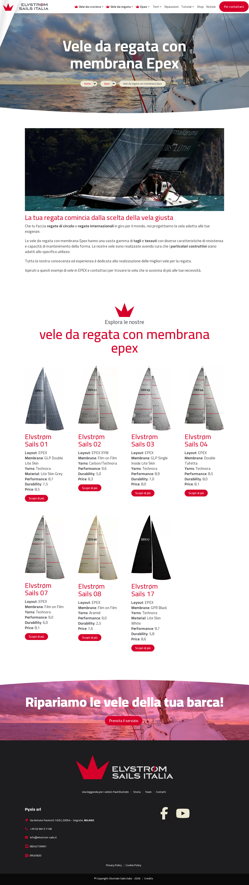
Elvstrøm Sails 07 (38, 589)
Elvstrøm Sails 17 (144, 590)
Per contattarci (234, 7)
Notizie (211, 7)
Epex (143, 7)
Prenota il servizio (123, 720)
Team (148, 791)
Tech (156, 7)
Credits (148, 878)
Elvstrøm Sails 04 (198, 440)
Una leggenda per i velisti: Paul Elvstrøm (105, 791)
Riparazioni (171, 7)
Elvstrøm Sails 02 (91, 440)
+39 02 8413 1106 (41, 828)
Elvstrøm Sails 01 (38, 440)
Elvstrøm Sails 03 (144, 440)
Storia (136, 791)
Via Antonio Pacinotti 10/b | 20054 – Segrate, (62, 820)
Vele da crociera (90, 7)
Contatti (161, 791)
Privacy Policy (114, 865)
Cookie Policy (133, 865)
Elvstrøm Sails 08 (91, 590)
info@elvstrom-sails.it (43, 837)
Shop (200, 7)
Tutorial (186, 7)
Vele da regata (120, 7)
